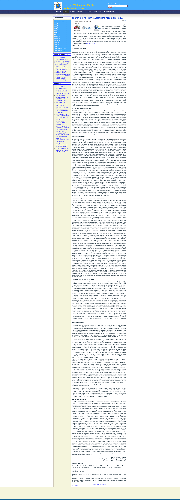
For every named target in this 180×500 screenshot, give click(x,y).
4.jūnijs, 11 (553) (61, 68)
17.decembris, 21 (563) (60, 80)
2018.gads (57, 27)
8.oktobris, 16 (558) (59, 74)
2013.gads (57, 36)
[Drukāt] (123, 20)
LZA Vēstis (88, 11)
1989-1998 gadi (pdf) (59, 50)
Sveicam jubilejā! (60, 86)
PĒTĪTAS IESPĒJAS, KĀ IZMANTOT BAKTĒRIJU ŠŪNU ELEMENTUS (62, 150)
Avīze (65, 11)
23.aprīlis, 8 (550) (62, 64)
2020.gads (57, 23)
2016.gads (57, 31)
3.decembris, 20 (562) (59, 78)
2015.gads (57, 33)
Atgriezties (75, 485)
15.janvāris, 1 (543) (59, 57)
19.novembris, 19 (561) (60, 77)
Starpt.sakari (97, 11)
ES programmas (109, 11)
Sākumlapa (58, 11)
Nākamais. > (103, 484)
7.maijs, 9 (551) (58, 66)
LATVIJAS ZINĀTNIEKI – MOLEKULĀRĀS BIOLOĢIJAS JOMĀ (62, 131)
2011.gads (57, 40)
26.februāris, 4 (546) (59, 61)
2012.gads (57, 38)
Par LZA (72, 11)
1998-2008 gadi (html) (60, 48)
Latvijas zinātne (59, 14)
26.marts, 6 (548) (61, 63)
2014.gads (57, 34)
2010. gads (57, 42)
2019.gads (57, 25)
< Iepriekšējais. (95, 484)
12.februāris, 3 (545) (63, 59)
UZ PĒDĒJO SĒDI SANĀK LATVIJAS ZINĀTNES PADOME (62, 136)
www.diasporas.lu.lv (91, 43)
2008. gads (57, 46)
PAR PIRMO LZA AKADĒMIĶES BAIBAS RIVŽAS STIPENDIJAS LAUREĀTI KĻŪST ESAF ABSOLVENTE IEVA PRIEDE (63, 124)
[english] (109, 7)
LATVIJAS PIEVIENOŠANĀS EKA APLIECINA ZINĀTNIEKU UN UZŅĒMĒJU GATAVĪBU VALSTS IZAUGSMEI (63, 143)
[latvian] (111, 7)
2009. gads (57, 44)
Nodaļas (79, 11)
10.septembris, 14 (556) (60, 71)
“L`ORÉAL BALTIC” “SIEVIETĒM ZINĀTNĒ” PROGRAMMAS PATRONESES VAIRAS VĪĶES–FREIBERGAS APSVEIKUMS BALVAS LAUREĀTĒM (62, 107)
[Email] (125, 20)
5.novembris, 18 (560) (64, 76)
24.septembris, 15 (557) (60, 72)
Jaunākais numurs (59, 21)
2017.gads (57, 29)
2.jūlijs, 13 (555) (62, 70)
